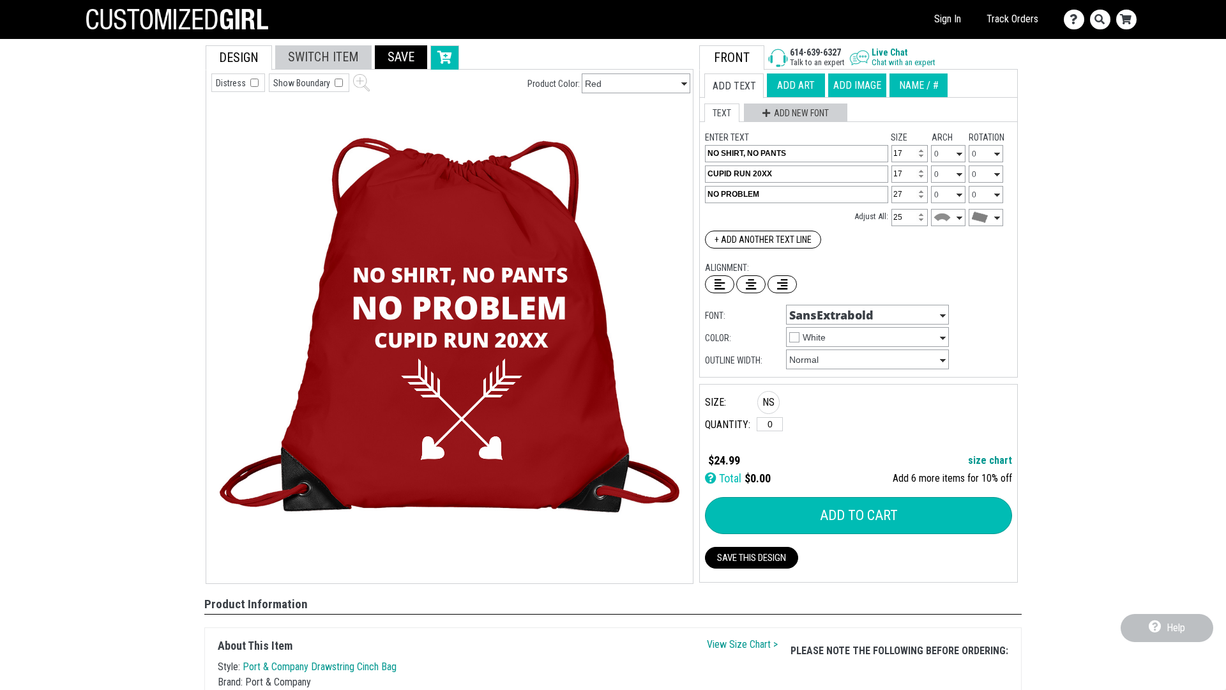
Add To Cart (859, 515)
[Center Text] (751, 284)
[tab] (239, 57)
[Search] (1103, 19)
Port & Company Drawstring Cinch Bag (320, 667)
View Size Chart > (742, 644)
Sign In (947, 19)
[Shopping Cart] (1129, 19)
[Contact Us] (1077, 19)
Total (728, 478)
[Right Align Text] (782, 284)
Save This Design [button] (751, 558)
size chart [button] (990, 460)
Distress (232, 83)
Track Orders (1012, 19)
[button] (401, 57)
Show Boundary (302, 83)
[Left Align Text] (719, 284)
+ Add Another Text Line (763, 239)
